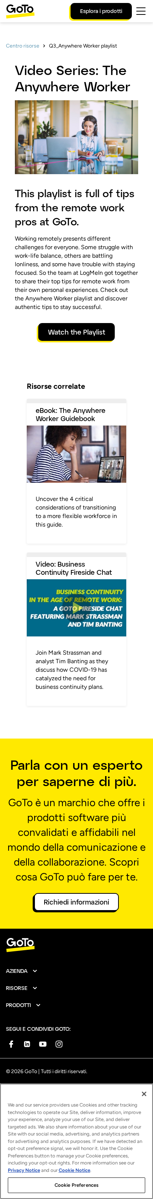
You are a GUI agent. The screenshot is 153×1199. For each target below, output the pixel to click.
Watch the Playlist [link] (76, 332)
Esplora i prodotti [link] (101, 11)
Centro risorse (22, 46)
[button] (22, 971)
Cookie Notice (74, 1170)
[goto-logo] (76, 945)
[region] (76, 1141)
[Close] (144, 1094)
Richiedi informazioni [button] (76, 902)
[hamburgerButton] (141, 11)
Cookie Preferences (76, 1185)
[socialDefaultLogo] (11, 1044)
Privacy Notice (24, 1170)
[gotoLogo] (20, 11)
